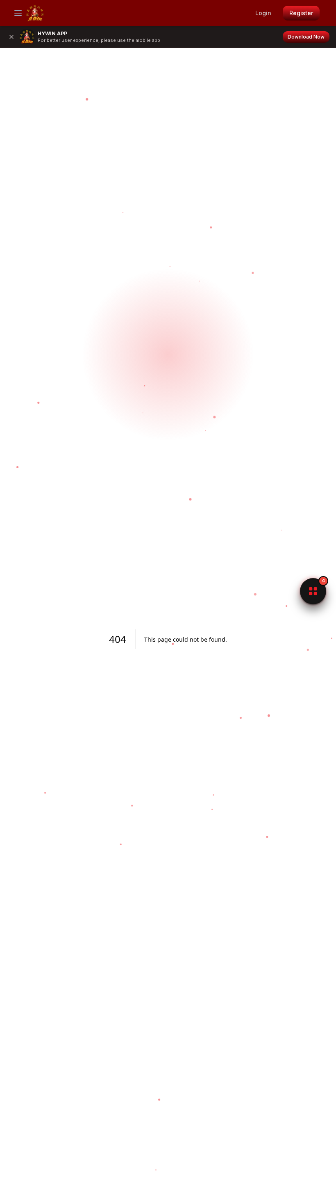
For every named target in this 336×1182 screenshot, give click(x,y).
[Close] (11, 37)
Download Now (306, 37)
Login (263, 12)
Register (301, 12)
